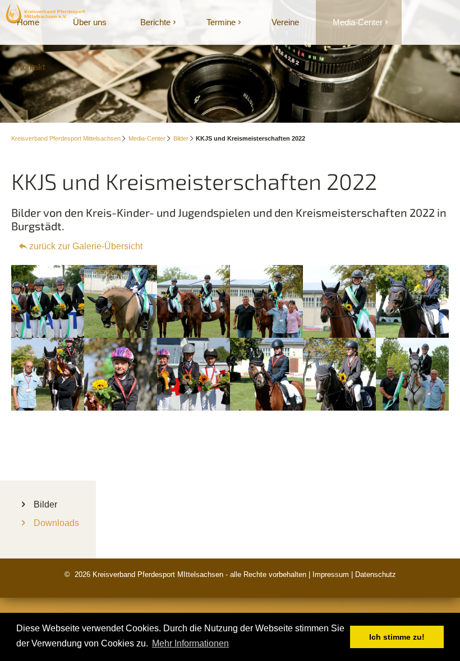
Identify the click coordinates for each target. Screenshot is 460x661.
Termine (221, 22)
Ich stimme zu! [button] (397, 636)
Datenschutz (375, 574)
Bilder (180, 138)
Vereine (285, 22)
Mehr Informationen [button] (190, 643)
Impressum (330, 574)
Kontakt (31, 67)
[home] (46, 13)
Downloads (56, 523)
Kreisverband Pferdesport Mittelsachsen (66, 138)
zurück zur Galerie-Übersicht (85, 246)
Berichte (155, 22)
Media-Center (358, 22)
